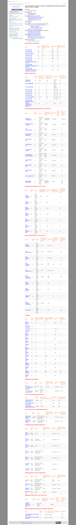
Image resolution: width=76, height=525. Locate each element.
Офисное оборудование (32, 10)
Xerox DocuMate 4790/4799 (27, 371)
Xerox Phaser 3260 (28, 49)
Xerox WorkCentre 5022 (27, 226)
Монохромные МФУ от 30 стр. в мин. (15, 25)
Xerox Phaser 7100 (28, 89)
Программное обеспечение (56, 5)
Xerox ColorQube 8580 (29, 86)
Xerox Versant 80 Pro (27, 452)
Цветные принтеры (12, 18)
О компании (33, 5)
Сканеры (29, 22)
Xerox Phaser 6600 (28, 91)
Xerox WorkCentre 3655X (27, 258)
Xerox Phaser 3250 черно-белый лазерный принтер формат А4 (31, 61)
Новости (36, 5)
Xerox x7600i (27, 328)
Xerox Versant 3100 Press (27, 433)
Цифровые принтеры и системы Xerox (34, 35)
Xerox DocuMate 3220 (27, 338)
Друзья (65, 5)
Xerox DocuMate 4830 (27, 352)
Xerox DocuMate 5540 (27, 323)
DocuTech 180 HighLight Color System (28, 421)
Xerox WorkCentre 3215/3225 (27, 196)
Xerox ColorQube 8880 (29, 83)
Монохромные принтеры (13, 16)
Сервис (39, 5)
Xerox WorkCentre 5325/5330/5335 (28, 303)
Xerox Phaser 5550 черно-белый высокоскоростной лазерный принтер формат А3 (31, 69)
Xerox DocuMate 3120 (27, 375)
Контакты (61, 5)
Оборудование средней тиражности (34, 31)
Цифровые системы (12, 31)
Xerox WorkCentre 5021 (27, 220)
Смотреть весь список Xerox (18, 38)
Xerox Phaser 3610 (28, 51)
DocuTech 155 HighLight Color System (28, 417)
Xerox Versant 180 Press (27, 439)
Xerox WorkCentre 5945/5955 (27, 264)
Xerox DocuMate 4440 (27, 359)
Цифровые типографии (35, 26)
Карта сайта (28, 5)
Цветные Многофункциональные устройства (36, 17)
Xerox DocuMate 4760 (27, 367)
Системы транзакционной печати (36, 27)
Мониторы (11, 26)
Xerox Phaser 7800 (28, 93)
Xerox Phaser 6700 (28, 95)
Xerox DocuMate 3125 (27, 348)
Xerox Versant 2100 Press (27, 445)
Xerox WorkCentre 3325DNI (27, 289)
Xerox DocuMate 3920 (27, 334)
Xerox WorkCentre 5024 (27, 231)
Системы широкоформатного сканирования (35, 38)
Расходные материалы (44, 5)
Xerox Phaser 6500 (28, 98)
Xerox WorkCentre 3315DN (27, 283)
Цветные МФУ (11, 22)
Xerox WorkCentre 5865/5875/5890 (28, 276)
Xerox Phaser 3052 (28, 58)
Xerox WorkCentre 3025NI (27, 202)
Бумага (50, 5)
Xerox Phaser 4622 (28, 55)
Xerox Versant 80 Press (27, 458)
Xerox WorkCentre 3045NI (27, 214)
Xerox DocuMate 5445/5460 (27, 363)
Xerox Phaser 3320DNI (29, 53)
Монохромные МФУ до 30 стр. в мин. (16, 23)
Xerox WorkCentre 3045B (27, 208)
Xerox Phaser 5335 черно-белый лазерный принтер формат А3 (31, 65)
